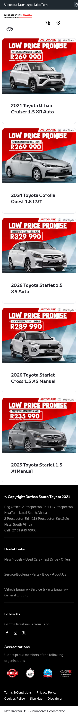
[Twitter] (24, 632)
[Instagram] (15, 632)
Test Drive (50, 559)
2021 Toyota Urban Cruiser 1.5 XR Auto (32, 108)
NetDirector (14, 711)
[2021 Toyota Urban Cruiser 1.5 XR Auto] (39, 66)
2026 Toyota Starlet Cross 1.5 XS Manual (33, 378)
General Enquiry (16, 595)
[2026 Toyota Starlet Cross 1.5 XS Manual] (39, 335)
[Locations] (58, 23)
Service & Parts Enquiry (48, 589)
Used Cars (32, 559)
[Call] (48, 23)
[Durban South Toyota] (18, 16)
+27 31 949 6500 (23, 530)
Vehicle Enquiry (16, 589)
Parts (35, 574)
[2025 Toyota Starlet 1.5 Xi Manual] (39, 425)
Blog (45, 574)
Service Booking (16, 574)
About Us (59, 574)
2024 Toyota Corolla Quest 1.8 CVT (33, 198)
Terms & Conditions (18, 692)
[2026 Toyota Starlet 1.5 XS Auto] (39, 245)
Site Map (36, 698)
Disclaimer (55, 698)
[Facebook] (7, 632)
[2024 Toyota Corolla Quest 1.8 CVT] (39, 156)
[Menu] (69, 22)
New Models (13, 559)
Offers (66, 559)
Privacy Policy (47, 692)
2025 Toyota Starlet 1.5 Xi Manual (36, 468)
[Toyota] (9, 29)
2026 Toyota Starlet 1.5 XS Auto (37, 288)
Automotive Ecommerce (46, 711)
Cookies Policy (14, 698)
